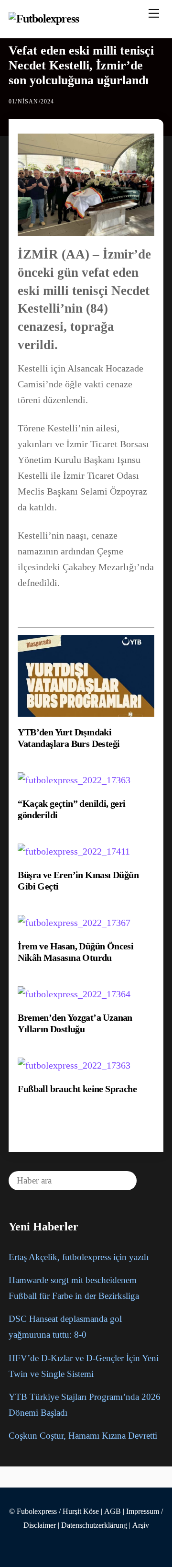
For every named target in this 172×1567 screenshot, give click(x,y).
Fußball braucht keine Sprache (77, 1088)
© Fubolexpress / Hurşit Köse (54, 1511)
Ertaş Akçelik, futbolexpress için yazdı (79, 1257)
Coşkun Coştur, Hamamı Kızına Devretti (83, 1436)
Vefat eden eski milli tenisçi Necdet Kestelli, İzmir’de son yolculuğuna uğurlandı (81, 65)
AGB (112, 1511)
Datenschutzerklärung (94, 1525)
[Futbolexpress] (44, 18)
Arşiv (140, 1525)
